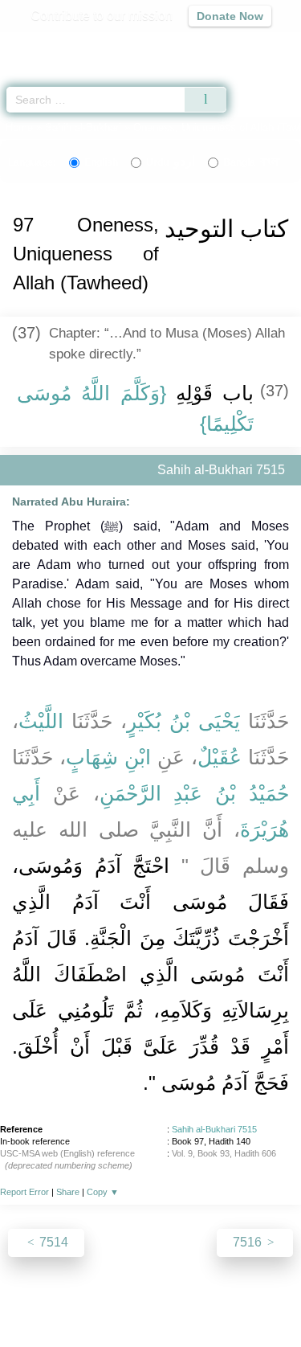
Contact (256, 1300)
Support (126, 1300)
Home (19, 127)
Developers (191, 1300)
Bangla (251, 162)
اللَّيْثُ (40, 721)
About (34, 1300)
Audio (254, 44)
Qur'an (64, 44)
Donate (151, 1319)
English (101, 162)
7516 (249, 1242)
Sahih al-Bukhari (83, 127)
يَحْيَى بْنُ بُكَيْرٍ (183, 721)
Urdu (170, 162)
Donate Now (230, 16)
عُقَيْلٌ (219, 757)
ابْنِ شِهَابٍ (108, 757)
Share (67, 1192)
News (77, 1300)
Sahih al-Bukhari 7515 (214, 1129)
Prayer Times (189, 44)
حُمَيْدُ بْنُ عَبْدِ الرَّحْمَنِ (194, 793)
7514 (52, 1242)
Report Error (24, 1192)
